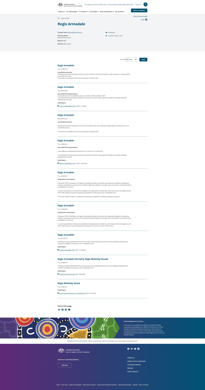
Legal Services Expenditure (124, 384)
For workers (83, 12)
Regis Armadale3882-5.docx (67, 163)
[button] (146, 4)
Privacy (58, 384)
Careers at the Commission (136, 361)
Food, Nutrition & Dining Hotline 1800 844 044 (121, 4)
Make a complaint (139, 10)
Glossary (130, 368)
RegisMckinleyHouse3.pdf (67, 274)
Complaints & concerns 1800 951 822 (96, 4)
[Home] (70, 5)
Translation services (134, 364)
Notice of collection (143, 384)
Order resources (132, 371)
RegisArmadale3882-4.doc (67, 250)
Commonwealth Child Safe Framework (107, 384)
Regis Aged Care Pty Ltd (75, 32)
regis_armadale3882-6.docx (67, 106)
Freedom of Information (75, 384)
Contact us (138, 4)
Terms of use (64, 384)
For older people (71, 12)
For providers (93, 12)
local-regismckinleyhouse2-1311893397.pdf (72, 293)
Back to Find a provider (140, 16)
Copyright (135, 384)
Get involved (119, 12)
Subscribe (65, 365)
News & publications (106, 12)
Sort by (122, 59)
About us (61, 12)
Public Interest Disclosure (89, 384)
